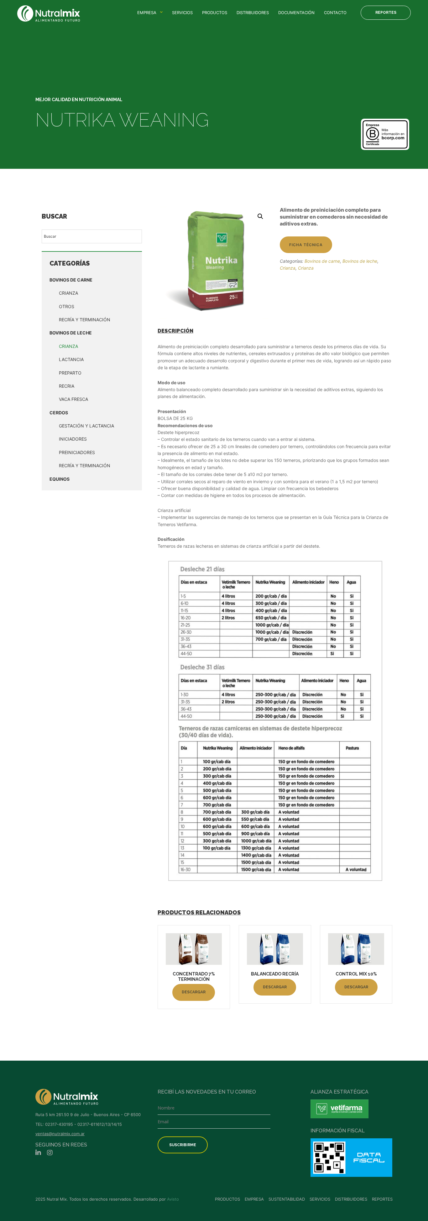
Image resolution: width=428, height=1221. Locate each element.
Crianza (68, 293)
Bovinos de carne (71, 279)
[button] (260, 216)
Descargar (194, 992)
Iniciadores (73, 439)
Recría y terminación (84, 465)
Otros (66, 306)
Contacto (335, 12)
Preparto (70, 372)
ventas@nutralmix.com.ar (60, 1133)
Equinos (60, 479)
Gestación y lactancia (86, 425)
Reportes (385, 12)
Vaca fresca (73, 399)
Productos (214, 12)
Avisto (173, 1199)
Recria (66, 386)
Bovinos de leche (71, 332)
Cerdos (59, 412)
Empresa (146, 12)
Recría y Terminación (84, 319)
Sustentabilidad (287, 1199)
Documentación (296, 12)
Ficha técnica (306, 244)
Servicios (182, 12)
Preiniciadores (77, 452)
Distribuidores (253, 12)
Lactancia (71, 359)
